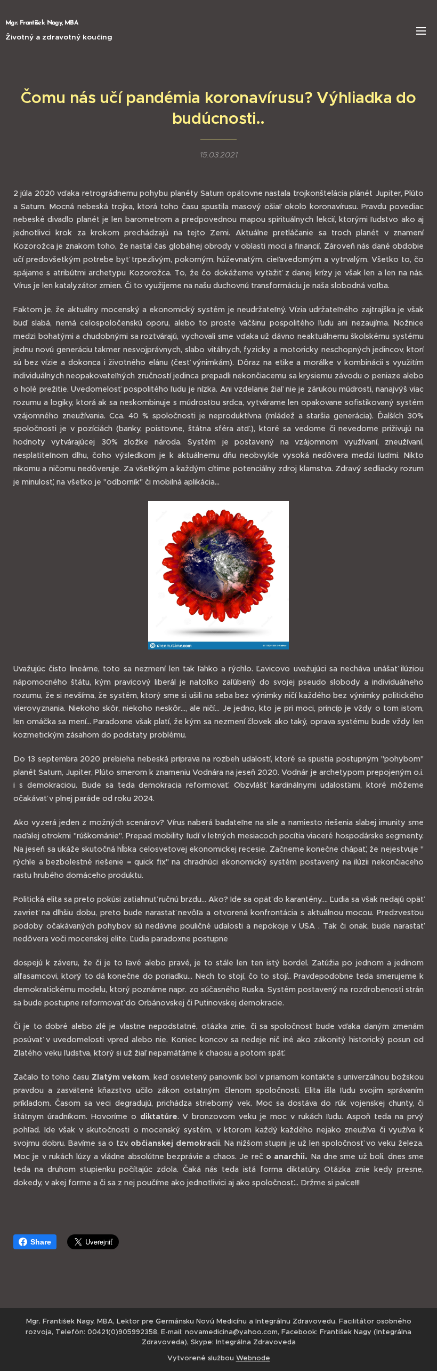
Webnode (253, 1357)
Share (40, 1242)
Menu (421, 30)
